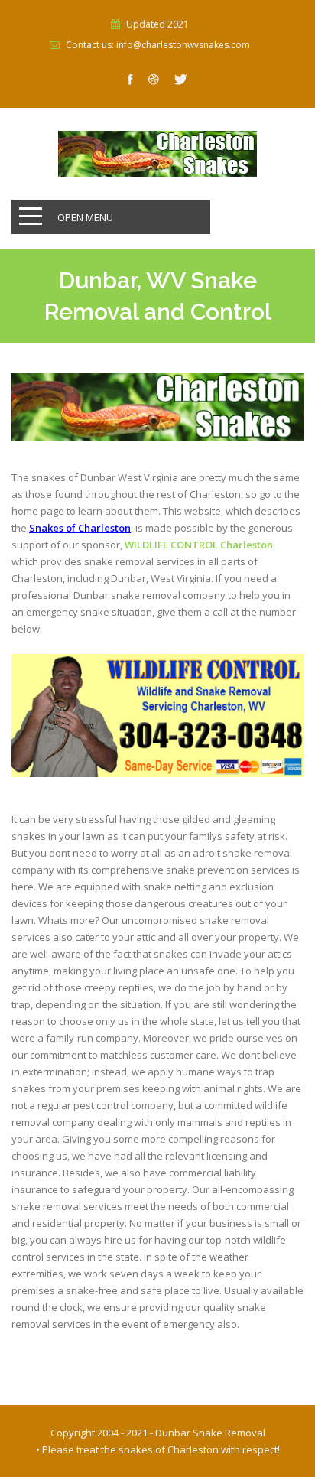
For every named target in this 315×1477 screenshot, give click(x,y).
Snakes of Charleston (80, 528)
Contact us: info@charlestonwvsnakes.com (158, 45)
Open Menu (85, 217)
